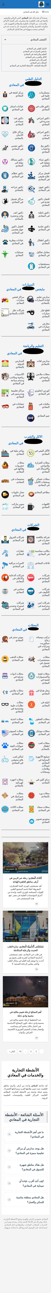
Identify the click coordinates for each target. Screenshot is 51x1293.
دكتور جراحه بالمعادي (17, 188)
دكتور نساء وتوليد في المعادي (44, 162)
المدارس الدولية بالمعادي (19, 364)
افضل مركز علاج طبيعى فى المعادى (44, 176)
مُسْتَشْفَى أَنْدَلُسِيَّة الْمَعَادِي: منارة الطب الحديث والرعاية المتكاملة (25, 948)
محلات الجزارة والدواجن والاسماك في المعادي (42, 467)
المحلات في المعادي (38, 63)
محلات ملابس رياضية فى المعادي (43, 377)
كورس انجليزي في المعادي (42, 392)
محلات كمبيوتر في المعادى (16, 732)
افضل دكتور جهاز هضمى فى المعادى (17, 229)
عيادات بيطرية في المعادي (16, 242)
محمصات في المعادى (17, 480)
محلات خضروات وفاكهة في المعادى (19, 467)
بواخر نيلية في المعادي (17, 452)
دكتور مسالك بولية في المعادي (16, 162)
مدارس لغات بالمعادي (43, 362)
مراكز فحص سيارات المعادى (18, 300)
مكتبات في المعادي (44, 405)
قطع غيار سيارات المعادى (45, 313)
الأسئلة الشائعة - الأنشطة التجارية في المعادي (28, 65)
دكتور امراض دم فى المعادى (43, 135)
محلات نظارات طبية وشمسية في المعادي (16, 707)
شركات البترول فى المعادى (16, 539)
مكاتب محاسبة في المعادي (42, 552)
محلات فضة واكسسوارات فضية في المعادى (43, 678)
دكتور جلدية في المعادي (44, 228)
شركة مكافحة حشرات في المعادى (43, 540)
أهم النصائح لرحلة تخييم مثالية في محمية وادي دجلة (25, 1014)
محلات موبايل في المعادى (43, 732)
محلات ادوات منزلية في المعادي (16, 676)
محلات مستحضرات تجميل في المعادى (44, 661)
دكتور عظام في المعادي (17, 175)
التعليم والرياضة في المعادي (35, 54)
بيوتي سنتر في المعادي (16, 639)
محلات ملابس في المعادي (16, 692)
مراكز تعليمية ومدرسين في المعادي (17, 393)
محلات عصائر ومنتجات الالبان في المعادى (42, 482)
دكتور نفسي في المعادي (17, 147)
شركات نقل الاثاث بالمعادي (16, 312)
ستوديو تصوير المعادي (43, 820)
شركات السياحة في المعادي (44, 578)
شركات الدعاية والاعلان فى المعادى (16, 578)
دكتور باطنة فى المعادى (44, 214)
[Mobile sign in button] (3, 4)
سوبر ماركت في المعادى (18, 505)
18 (20, 1051)
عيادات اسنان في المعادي (16, 108)
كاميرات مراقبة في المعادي (16, 564)
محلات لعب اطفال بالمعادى (44, 746)
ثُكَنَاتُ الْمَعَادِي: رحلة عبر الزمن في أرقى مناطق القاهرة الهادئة (25, 880)
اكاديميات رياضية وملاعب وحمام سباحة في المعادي (16, 379)
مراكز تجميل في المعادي (17, 200)
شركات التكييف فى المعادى (44, 592)
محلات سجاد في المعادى (43, 808)
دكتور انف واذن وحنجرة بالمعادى (16, 215)
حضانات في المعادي (18, 405)
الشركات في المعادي (38, 60)
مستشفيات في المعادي (44, 265)
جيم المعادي (44, 415)
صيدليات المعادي (19, 254)
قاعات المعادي (42, 563)
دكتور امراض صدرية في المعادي (43, 121)
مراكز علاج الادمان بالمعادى (18, 135)
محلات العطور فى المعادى (43, 721)
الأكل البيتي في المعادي (42, 452)
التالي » (12, 1051)
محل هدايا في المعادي (43, 692)
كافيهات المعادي (46, 505)
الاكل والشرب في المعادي (36, 57)
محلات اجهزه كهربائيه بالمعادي (16, 782)
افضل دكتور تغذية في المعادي (44, 202)
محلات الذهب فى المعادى (16, 658)
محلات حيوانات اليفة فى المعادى (16, 746)
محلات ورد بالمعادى (44, 795)
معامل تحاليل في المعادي (43, 254)
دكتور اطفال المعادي (43, 242)
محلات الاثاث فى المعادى (16, 808)
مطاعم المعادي (42, 492)
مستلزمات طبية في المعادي (44, 95)
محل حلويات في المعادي (17, 494)
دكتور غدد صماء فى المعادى (18, 121)
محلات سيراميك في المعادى (17, 796)
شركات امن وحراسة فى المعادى (44, 605)
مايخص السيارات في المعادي (35, 51)
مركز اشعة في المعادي (16, 94)
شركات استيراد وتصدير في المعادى (16, 605)
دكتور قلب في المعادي (43, 108)
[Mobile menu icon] (48, 4)
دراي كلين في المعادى (43, 781)
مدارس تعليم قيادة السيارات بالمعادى (42, 300)
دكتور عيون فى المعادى (44, 188)
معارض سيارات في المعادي (44, 326)
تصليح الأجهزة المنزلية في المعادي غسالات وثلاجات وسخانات (43, 764)
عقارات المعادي (20, 552)
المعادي (25, 18)
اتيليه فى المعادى (45, 704)
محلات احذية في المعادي (17, 721)
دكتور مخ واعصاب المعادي (45, 148)
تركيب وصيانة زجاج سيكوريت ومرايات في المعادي (43, 643)
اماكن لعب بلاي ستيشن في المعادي (17, 759)
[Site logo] (41, 4)
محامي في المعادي (18, 591)
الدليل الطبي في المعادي (37, 48)
